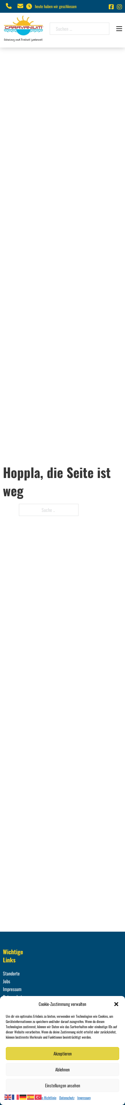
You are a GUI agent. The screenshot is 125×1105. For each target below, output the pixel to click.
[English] (8, 1096)
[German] (23, 1096)
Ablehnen (62, 1069)
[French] (15, 1096)
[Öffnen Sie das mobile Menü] (119, 28)
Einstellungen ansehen (62, 1085)
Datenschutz (66, 1097)
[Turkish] (38, 1096)
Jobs (6, 981)
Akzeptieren (62, 1053)
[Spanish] (31, 1096)
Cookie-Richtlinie (45, 1097)
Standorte (11, 973)
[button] (116, 1004)
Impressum (84, 1097)
